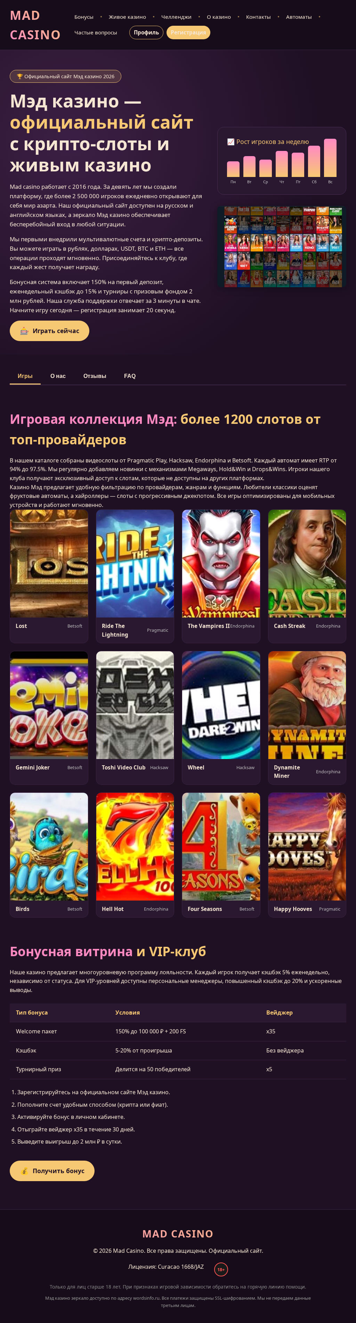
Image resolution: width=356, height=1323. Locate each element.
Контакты (258, 16)
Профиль (146, 32)
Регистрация (188, 32)
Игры (25, 376)
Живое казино (127, 16)
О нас (58, 376)
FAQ (130, 376)
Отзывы (94, 376)
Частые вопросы (95, 32)
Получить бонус (52, 1171)
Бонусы (84, 16)
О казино (219, 16)
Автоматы (299, 16)
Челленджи (176, 16)
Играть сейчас (49, 331)
